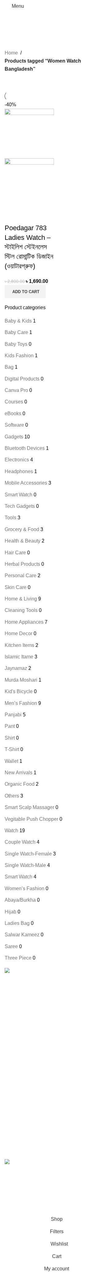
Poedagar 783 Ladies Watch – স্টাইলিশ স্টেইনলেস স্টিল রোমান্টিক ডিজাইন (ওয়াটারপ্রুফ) (29, 247)
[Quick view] (27, 215)
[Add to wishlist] (43, 215)
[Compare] (12, 215)
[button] (25, 291)
